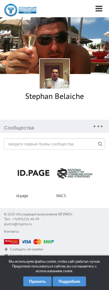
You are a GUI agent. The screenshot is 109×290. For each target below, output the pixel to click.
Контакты (11, 231)
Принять (37, 281)
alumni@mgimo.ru (18, 224)
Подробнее (69, 281)
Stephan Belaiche (54, 96)
